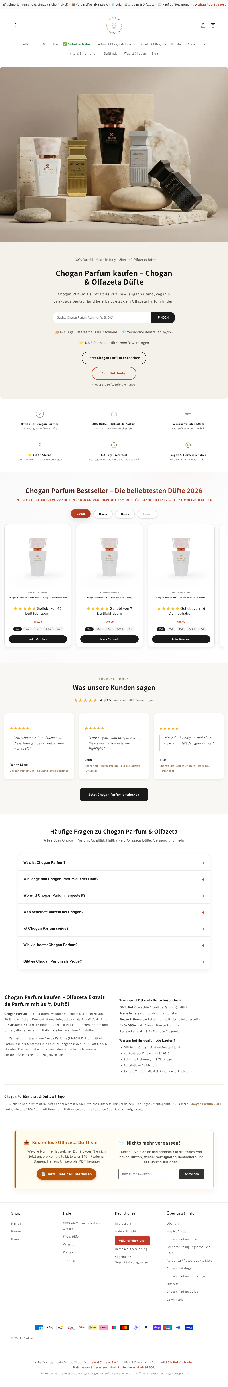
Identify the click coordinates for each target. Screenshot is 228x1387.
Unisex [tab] (125, 514)
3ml (58, 629)
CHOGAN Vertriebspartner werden (81, 1226)
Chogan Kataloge (179, 1268)
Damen (16, 1223)
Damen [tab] (81, 513)
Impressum (123, 1223)
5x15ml (48, 629)
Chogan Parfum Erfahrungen (187, 1276)
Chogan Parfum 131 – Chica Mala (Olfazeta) (109, 597)
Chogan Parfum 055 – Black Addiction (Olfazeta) (181, 597)
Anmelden (192, 1174)
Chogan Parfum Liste (205, 1104)
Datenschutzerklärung (131, 1249)
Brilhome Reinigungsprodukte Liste (188, 1249)
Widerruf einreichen (132, 1240)
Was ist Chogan (178, 1231)
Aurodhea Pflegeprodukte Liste (189, 1260)
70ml (17, 629)
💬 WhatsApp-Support (209, 4)
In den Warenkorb (38, 639)
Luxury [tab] (147, 514)
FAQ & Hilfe (71, 1236)
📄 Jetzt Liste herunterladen (66, 1174)
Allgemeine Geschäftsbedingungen (131, 1259)
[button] (16, 25)
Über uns (173, 1223)
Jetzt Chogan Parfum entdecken (114, 357)
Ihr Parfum (26, 1338)
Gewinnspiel (176, 1300)
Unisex (16, 1239)
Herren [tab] (103, 514)
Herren (16, 1231)
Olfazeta (173, 1284)
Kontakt (69, 1252)
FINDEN (163, 317)
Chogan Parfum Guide (182, 1292)
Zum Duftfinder (114, 373)
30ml (27, 629)
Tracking (69, 1260)
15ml (37, 629)
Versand (69, 1244)
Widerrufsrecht (125, 1231)
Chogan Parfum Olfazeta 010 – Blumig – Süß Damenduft (38, 597)
